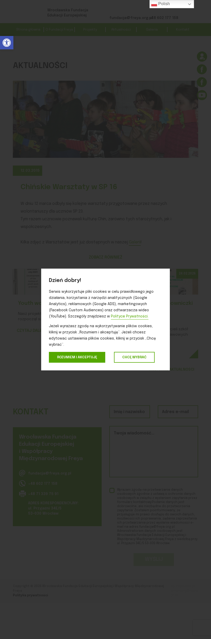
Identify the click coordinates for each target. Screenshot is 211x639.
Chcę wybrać (134, 357)
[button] (6, 42)
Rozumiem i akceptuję (77, 357)
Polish (163, 4)
